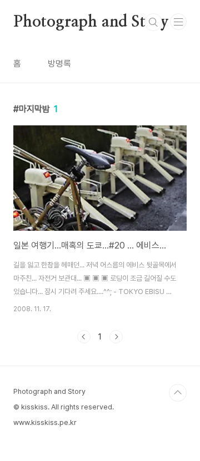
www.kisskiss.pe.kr (45, 422)
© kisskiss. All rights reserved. (63, 407)
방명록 (59, 63)
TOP (178, 393)
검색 (153, 22)
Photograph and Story (91, 22)
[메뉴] (178, 21)
